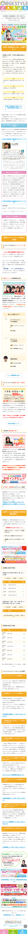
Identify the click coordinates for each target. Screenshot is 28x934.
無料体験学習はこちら (8, 915)
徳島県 (20, 11)
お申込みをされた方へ (13, 926)
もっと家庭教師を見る (14, 375)
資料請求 (22, 932)
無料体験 (13, 932)
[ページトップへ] (25, 926)
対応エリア (16, 11)
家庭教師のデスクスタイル (7, 11)
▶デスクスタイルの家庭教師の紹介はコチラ (13, 774)
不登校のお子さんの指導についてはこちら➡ (13, 502)
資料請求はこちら (20, 915)
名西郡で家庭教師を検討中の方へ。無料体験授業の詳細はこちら (13, 108)
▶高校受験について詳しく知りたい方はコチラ (14, 847)
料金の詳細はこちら (13, 423)
